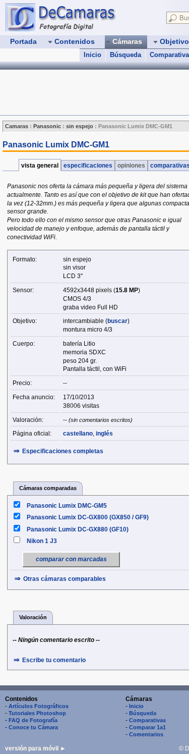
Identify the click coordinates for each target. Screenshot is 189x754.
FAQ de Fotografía (33, 720)
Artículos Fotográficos (39, 706)
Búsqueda (125, 55)
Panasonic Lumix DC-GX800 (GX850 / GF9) (88, 517)
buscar (117, 321)
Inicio (92, 55)
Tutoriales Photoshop (37, 713)
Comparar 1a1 (147, 727)
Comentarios (146, 734)
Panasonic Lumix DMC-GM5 (67, 505)
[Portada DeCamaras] (80, 17)
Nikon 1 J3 (42, 541)
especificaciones (88, 165)
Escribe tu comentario (54, 660)
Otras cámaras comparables (64, 578)
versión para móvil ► (35, 748)
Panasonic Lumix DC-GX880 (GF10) (78, 529)
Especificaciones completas (62, 451)
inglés (104, 433)
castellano (78, 433)
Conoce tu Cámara (33, 727)
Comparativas (147, 720)
